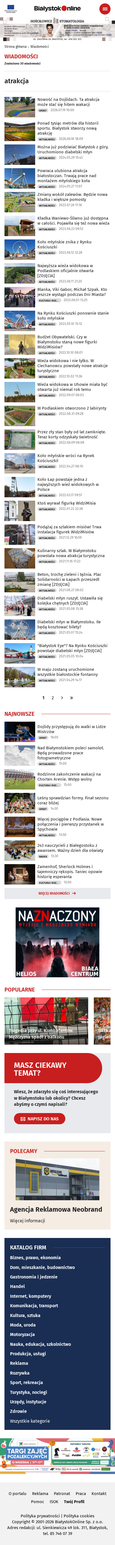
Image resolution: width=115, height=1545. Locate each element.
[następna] (62, 698)
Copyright (21, 1521)
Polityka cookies (79, 1515)
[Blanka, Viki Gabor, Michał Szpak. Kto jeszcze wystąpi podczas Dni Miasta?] (19, 297)
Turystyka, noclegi (28, 1392)
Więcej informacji (27, 1220)
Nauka (43, 856)
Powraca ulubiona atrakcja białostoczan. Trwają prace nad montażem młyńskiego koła (66, 175)
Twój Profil (74, 1501)
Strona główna (15, 47)
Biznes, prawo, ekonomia (35, 1257)
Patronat (62, 1493)
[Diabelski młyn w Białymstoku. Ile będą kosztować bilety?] (19, 629)
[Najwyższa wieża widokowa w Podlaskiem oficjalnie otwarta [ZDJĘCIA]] (19, 273)
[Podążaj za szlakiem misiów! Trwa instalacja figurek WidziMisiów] (19, 534)
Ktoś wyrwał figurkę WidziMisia (66, 503)
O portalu (18, 1493)
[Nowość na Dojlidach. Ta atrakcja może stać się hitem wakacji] (19, 107)
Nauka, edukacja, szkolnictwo (40, 1344)
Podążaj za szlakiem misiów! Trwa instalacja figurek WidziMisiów (69, 529)
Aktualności (47, 139)
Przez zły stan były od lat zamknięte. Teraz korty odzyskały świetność (71, 434)
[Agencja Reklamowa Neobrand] (57, 1179)
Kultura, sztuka (25, 1315)
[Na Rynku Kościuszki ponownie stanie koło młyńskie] (19, 321)
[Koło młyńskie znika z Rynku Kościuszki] (19, 249)
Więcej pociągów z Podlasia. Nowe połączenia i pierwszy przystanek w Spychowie (70, 824)
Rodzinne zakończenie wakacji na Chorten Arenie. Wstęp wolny (69, 777)
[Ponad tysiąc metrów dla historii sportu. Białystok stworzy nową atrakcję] (19, 131)
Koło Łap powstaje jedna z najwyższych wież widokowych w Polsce (68, 484)
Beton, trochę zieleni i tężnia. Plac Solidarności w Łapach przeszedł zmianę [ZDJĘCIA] (69, 579)
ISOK (54, 1501)
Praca (81, 1493)
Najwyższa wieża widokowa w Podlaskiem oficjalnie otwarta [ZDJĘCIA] (65, 270)
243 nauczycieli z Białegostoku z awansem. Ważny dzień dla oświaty (70, 848)
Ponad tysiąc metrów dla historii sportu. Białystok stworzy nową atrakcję (68, 128)
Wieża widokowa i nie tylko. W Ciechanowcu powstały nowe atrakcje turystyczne (72, 365)
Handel (17, 1286)
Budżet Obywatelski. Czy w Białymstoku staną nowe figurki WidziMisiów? (67, 342)
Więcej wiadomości (54, 893)
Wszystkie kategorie (30, 1421)
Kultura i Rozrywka (50, 300)
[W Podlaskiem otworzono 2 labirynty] (19, 416)
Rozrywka (20, 1373)
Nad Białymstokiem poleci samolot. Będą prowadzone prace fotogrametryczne (70, 752)
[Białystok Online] (57, 9)
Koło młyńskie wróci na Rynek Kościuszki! (65, 458)
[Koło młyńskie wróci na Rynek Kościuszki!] (19, 463)
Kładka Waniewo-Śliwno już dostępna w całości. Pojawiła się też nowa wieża (73, 221)
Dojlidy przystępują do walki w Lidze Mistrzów (71, 729)
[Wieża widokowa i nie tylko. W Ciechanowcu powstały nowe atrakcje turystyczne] (19, 368)
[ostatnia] (72, 698)
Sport (43, 110)
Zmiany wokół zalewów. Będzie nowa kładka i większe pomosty (72, 197)
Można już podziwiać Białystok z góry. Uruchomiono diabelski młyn (73, 149)
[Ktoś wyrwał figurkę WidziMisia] (19, 511)
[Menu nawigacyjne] (105, 9)
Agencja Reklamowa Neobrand (56, 1209)
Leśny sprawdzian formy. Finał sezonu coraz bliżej (73, 800)
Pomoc (37, 1501)
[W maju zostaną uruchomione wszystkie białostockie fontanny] (19, 677)
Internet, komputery (30, 1296)
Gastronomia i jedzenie (34, 1277)
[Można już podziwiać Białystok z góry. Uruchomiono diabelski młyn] (19, 154)
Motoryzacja (22, 1334)
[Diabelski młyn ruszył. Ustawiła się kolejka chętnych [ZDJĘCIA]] (19, 606)
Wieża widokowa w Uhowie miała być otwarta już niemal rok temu (72, 387)
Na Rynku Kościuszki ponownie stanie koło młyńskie (73, 316)
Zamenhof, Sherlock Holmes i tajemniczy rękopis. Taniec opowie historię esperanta (69, 871)
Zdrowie (18, 1411)
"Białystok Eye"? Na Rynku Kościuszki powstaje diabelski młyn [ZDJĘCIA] (72, 648)
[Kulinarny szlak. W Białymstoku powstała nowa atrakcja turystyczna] (19, 558)
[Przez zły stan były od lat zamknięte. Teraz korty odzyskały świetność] (19, 439)
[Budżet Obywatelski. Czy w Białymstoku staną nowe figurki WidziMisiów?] (19, 344)
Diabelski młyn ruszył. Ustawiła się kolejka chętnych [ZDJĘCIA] (70, 601)
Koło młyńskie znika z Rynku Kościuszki (64, 244)
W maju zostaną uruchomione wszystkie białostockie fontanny (67, 672)
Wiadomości (39, 47)
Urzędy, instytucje (28, 1401)
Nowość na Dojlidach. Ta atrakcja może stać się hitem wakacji (68, 102)
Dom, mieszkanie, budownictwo (42, 1267)
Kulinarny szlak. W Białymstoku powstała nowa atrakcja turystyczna (71, 553)
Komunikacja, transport (34, 1305)
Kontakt (99, 1493)
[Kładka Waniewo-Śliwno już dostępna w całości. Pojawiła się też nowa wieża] (19, 226)
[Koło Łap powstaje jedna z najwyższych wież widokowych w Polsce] (19, 487)
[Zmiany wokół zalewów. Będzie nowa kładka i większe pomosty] (19, 202)
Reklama (19, 1363)
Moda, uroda (23, 1325)
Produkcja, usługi (28, 1353)
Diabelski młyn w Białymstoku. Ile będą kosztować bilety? (69, 624)
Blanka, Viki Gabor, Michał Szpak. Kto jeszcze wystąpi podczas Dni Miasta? (72, 292)
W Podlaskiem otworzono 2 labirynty (71, 408)
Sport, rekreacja (26, 1382)
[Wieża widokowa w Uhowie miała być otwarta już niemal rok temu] (19, 392)
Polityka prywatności (40, 1515)
